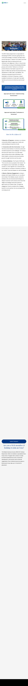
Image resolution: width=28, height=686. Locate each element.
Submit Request (14, 441)
